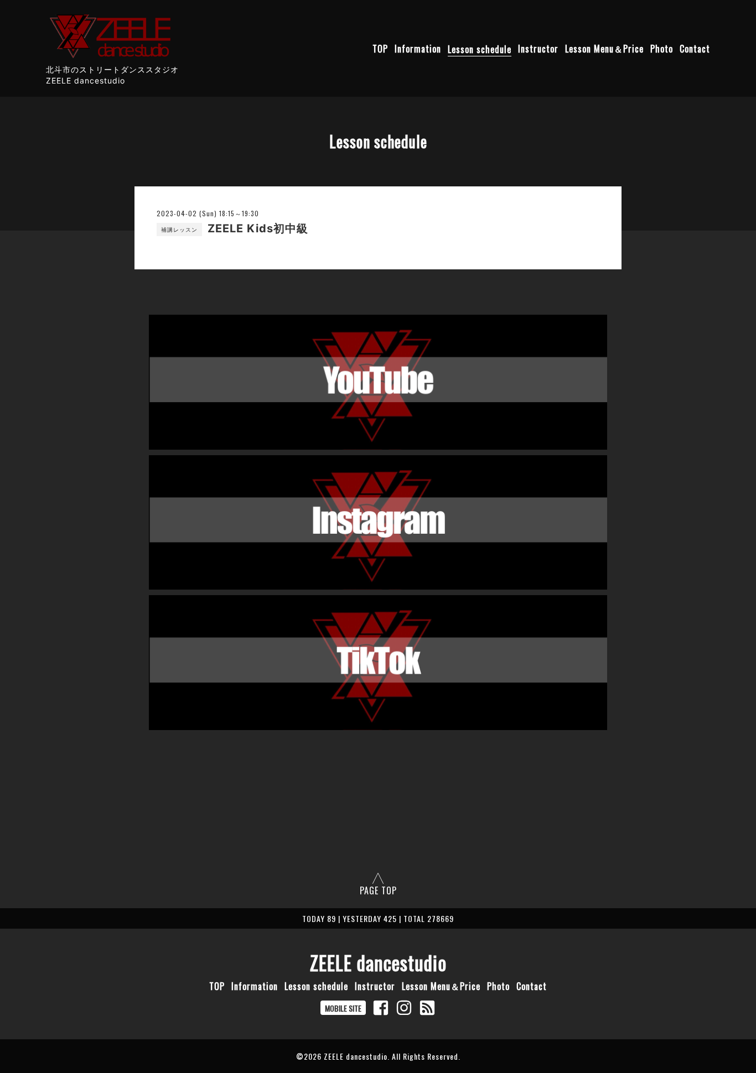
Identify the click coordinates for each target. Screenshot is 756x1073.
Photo (661, 49)
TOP (380, 49)
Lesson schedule (479, 49)
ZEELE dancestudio (378, 962)
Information (418, 49)
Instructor (538, 49)
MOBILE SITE (343, 1008)
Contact (695, 49)
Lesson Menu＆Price (604, 49)
